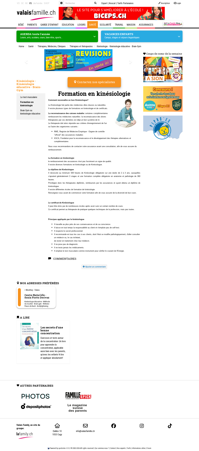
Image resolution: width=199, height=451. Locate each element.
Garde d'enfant (49, 24)
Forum (149, 448)
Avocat (112, 3)
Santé (92, 24)
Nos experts (121, 448)
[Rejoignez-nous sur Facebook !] (113, 426)
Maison (131, 24)
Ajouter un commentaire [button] (95, 266)
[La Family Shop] (173, 24)
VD (18, 3)
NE (26, 3)
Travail (119, 24)
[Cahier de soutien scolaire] (78, 60)
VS (30, 3)
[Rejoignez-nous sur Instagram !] (142, 426)
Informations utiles (138, 448)
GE (22, 3)
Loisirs (82, 24)
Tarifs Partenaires (125, 3)
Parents (32, 24)
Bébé (21, 24)
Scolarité (105, 24)
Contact (113, 448)
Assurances (146, 24)
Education (68, 24)
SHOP (46, 3)
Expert (104, 3)
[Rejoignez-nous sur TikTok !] (170, 426)
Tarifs (129, 448)
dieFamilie (37, 3)
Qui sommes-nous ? (102, 448)
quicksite (61, 448)
